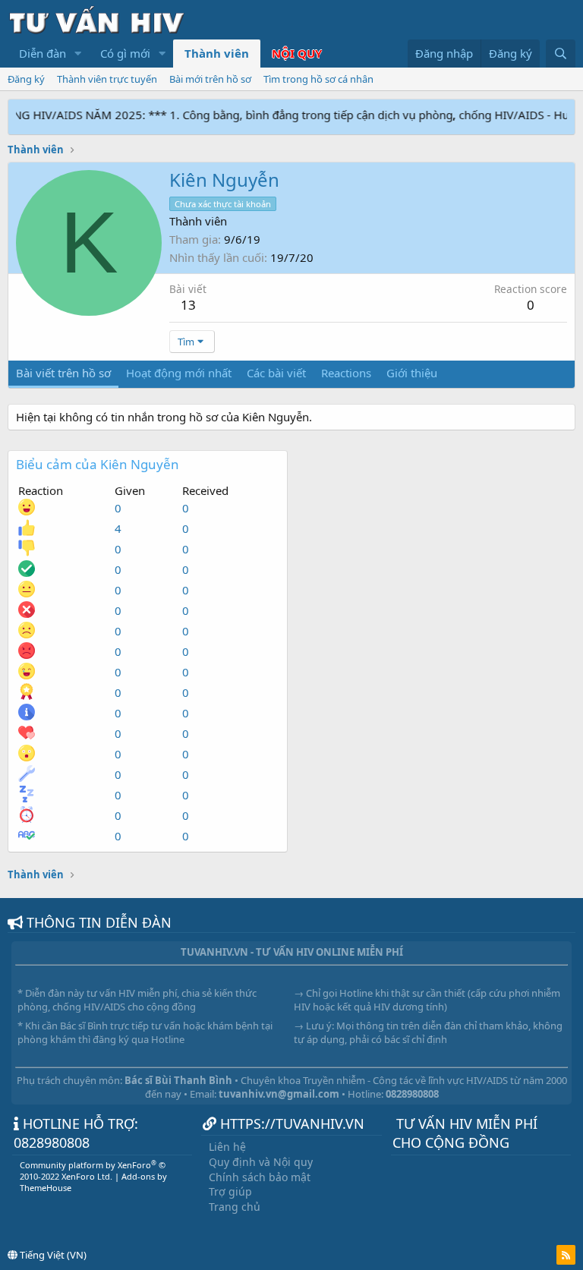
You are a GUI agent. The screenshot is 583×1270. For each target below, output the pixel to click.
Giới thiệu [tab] (411, 372)
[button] (78, 53)
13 (188, 305)
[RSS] (565, 1255)
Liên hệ (227, 1146)
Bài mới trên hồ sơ (210, 79)
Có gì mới (125, 53)
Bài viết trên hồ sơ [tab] (63, 372)
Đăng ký (26, 79)
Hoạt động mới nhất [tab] (179, 372)
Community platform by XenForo (92, 1170)
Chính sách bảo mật (259, 1177)
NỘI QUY (297, 53)
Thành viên (216, 53)
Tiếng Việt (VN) (52, 1255)
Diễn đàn (42, 53)
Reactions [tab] (346, 372)
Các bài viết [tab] (276, 372)
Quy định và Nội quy (261, 1162)
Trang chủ (234, 1206)
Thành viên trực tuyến (107, 79)
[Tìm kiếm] (560, 53)
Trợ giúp (230, 1191)
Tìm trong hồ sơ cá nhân (318, 79)
